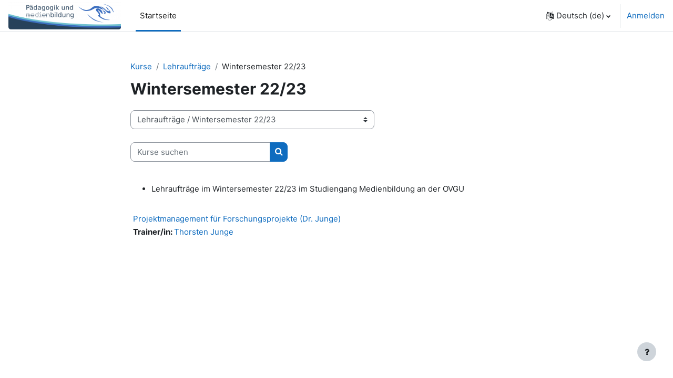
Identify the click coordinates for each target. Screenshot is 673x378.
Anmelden (646, 15)
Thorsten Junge (203, 232)
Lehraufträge (187, 66)
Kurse (141, 66)
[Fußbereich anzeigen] (646, 351)
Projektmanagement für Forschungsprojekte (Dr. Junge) (237, 219)
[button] (578, 16)
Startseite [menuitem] (158, 15)
